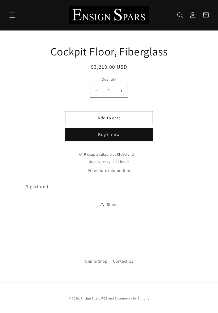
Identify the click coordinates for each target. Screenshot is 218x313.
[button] (12, 15)
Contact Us (123, 261)
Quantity (109, 79)
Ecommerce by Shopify (132, 298)
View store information (109, 170)
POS (104, 298)
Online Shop (96, 261)
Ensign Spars (90, 298)
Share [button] (112, 204)
